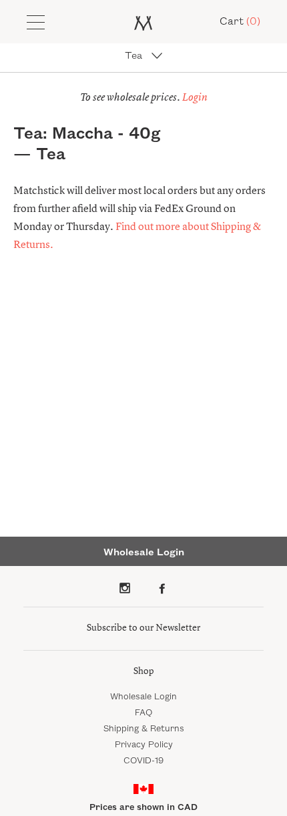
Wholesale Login (143, 696)
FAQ (143, 712)
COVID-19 (143, 760)
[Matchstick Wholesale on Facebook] (162, 588)
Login (195, 98)
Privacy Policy (144, 744)
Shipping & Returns (143, 728)
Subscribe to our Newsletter (143, 628)
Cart (240, 21)
